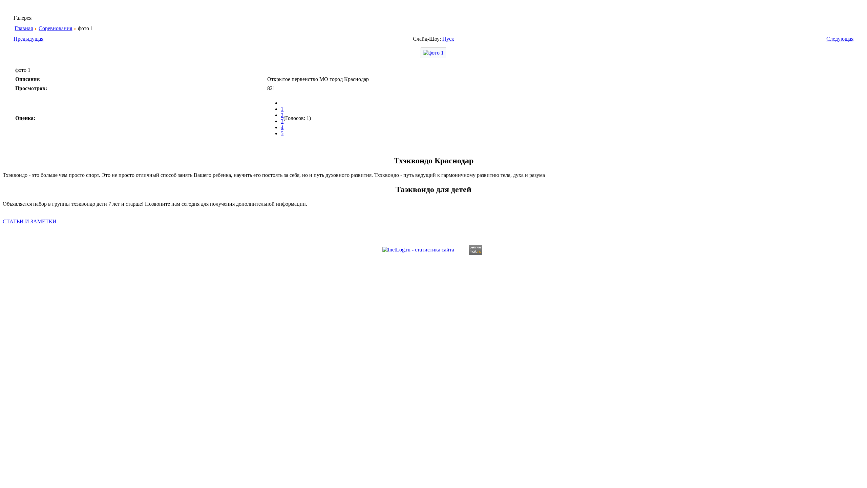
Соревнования (55, 28)
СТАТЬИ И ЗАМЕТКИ (30, 221)
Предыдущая (28, 39)
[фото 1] (433, 53)
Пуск (448, 39)
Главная (24, 28)
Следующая (839, 39)
